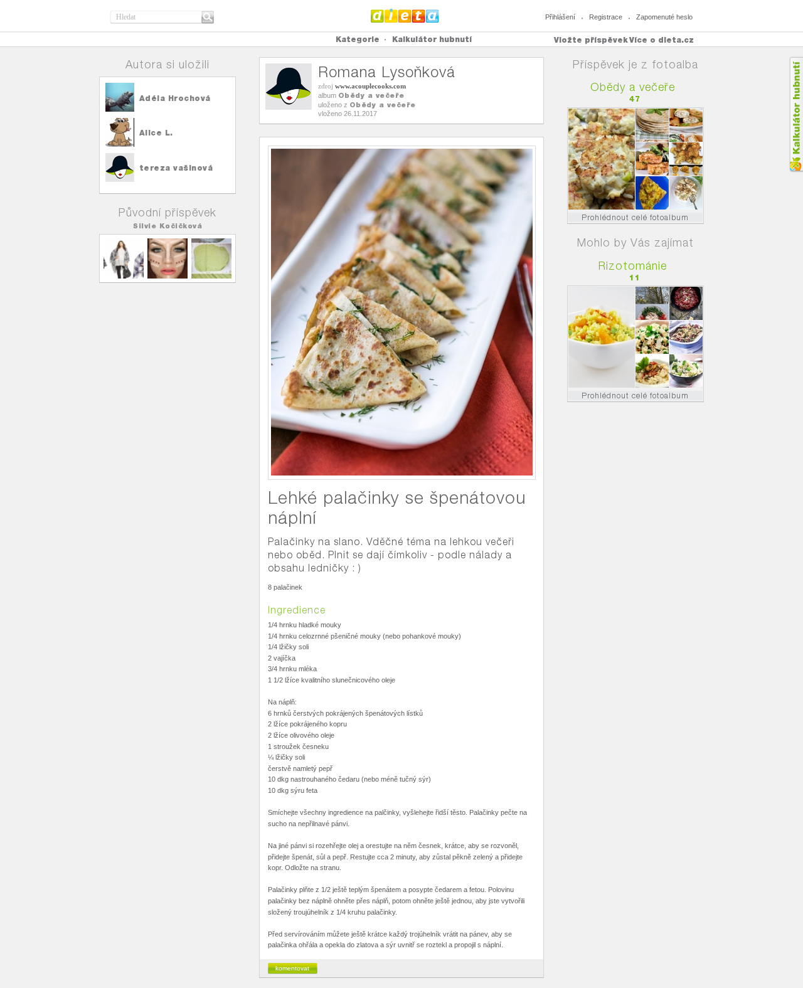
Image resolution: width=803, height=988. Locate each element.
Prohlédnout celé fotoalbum (635, 217)
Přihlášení (560, 17)
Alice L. (156, 132)
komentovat (292, 968)
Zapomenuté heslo (664, 17)
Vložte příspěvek (591, 40)
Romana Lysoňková (386, 72)
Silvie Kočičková (167, 225)
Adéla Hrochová (175, 98)
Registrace (605, 17)
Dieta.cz (405, 16)
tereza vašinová (176, 168)
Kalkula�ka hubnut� (796, 114)
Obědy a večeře (371, 95)
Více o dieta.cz (661, 40)
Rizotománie (632, 265)
